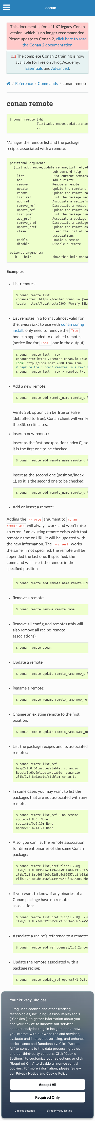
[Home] (8, 83)
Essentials (34, 68)
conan (50, 8)
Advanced (60, 68)
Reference (24, 84)
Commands (48, 84)
